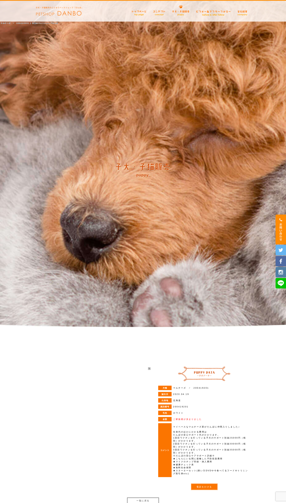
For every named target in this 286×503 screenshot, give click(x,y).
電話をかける (204, 487)
